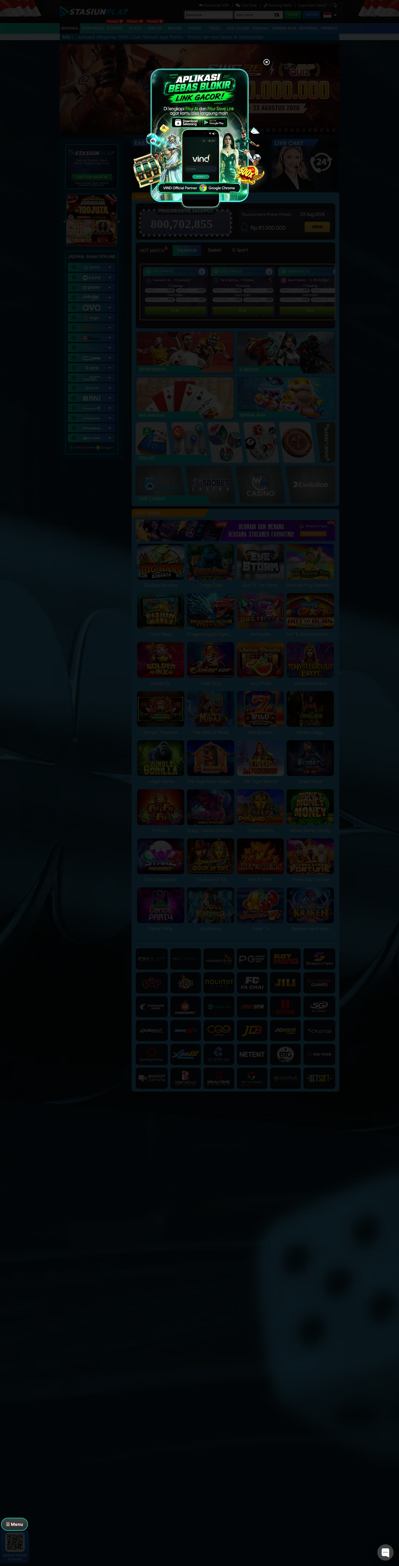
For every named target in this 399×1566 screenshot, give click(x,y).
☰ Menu (14, 1524)
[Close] (266, 63)
